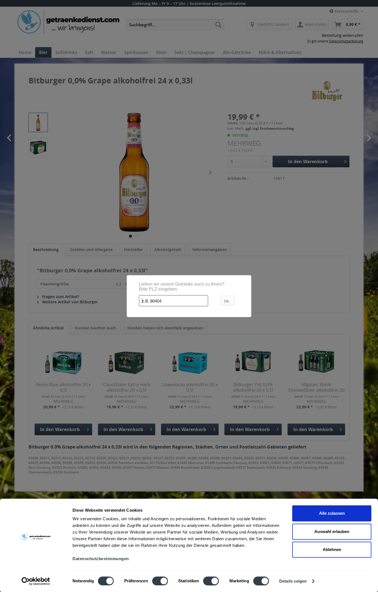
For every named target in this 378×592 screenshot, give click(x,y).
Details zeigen (293, 581)
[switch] (160, 580)
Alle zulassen (332, 513)
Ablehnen (332, 549)
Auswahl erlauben (331, 531)
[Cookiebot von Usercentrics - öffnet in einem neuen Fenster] (36, 581)
